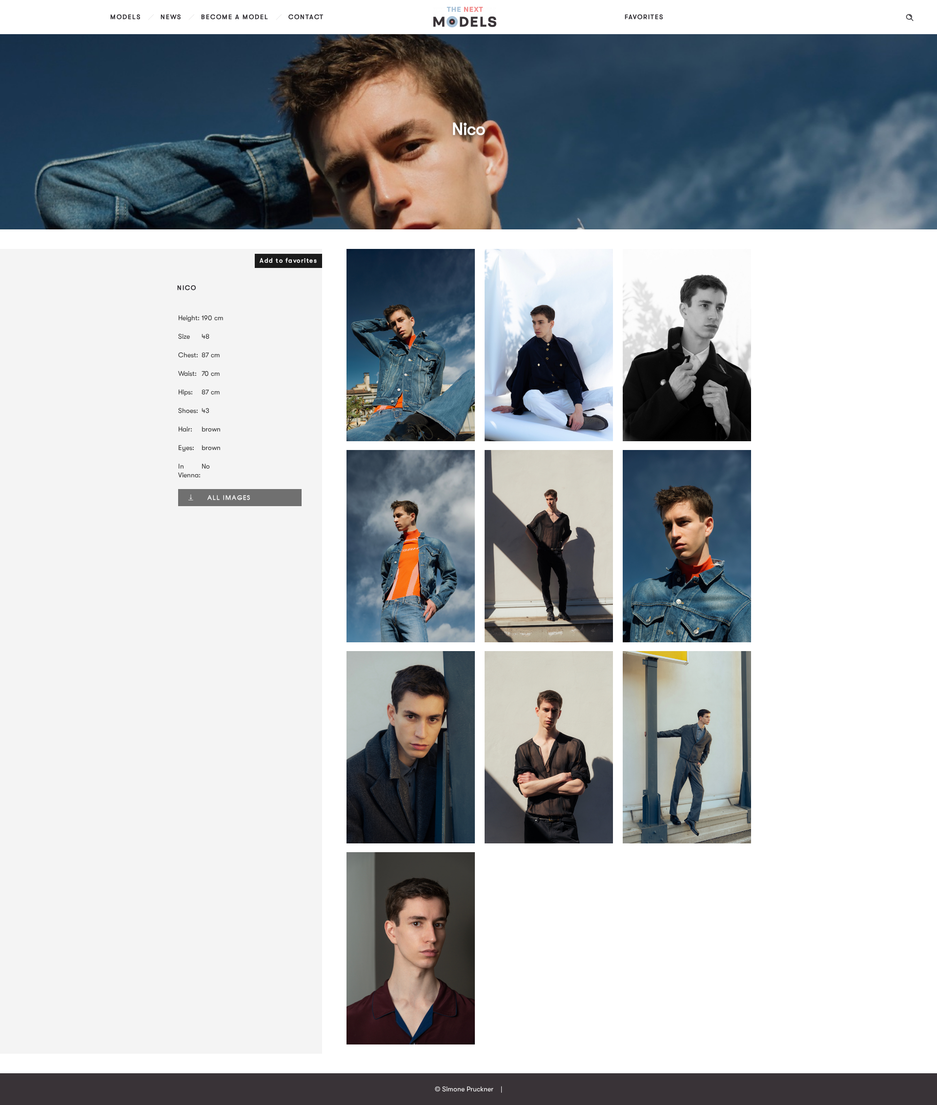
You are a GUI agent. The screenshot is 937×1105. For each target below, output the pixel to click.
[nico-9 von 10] (549, 640)
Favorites (644, 16)
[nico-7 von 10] (410, 841)
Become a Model (235, 16)
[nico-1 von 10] (410, 640)
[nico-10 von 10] (410, 1042)
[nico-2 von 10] (687, 640)
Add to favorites (288, 260)
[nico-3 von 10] (410, 439)
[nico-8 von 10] (549, 841)
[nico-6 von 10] (687, 841)
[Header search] (909, 17)
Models (125, 16)
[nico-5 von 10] (687, 439)
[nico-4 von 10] (549, 439)
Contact (306, 16)
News (171, 16)
